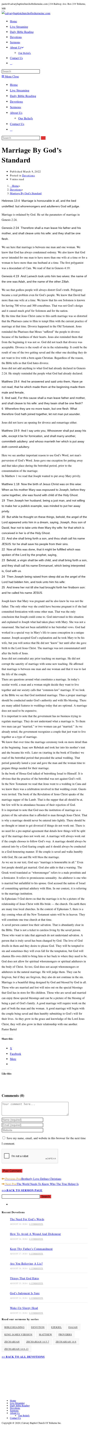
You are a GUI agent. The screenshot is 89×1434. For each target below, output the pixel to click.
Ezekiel (56, 1327)
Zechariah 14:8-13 (16, 1348)
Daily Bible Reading (23, 96)
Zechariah (12, 1341)
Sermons (15, 107)
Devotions (16, 101)
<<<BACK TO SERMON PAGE (22, 1190)
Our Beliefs (25, 118)
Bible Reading (14, 1327)
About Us (16, 112)
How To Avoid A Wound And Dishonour (35, 1234)
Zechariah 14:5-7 (37, 1341)
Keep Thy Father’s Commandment (31, 1249)
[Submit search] (43, 138)
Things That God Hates (24, 1278)
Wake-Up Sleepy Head (24, 1308)
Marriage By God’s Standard (26, 193)
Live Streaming (19, 90)
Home (14, 85)
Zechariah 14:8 (66, 1341)
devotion (37, 1327)
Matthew (45, 1334)
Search (45, 1196)
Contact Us (17, 124)
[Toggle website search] (11, 63)
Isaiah (72, 1327)
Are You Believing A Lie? (26, 1263)
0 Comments (36, 1224)
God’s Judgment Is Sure (25, 1293)
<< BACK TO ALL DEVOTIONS (23, 1357)
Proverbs (65, 1334)
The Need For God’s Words (27, 1219)
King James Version (18, 1334)
